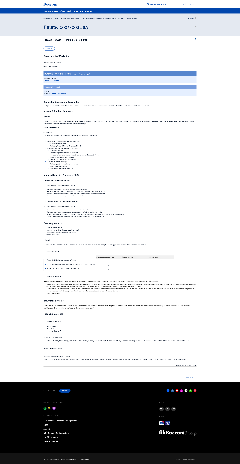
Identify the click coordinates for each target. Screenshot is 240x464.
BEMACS (49, 48)
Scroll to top (189, 377)
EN (183, 4)
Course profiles (65, 18)
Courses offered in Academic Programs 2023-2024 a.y (101, 18)
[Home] (50, 4)
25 (59, 66)
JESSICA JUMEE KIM (51, 81)
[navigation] (120, 10)
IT (187, 4)
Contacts (65, 390)
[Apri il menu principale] (195, 4)
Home (45, 18)
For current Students (54, 18)
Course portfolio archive (78, 18)
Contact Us (191, 18)
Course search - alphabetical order (127, 18)
